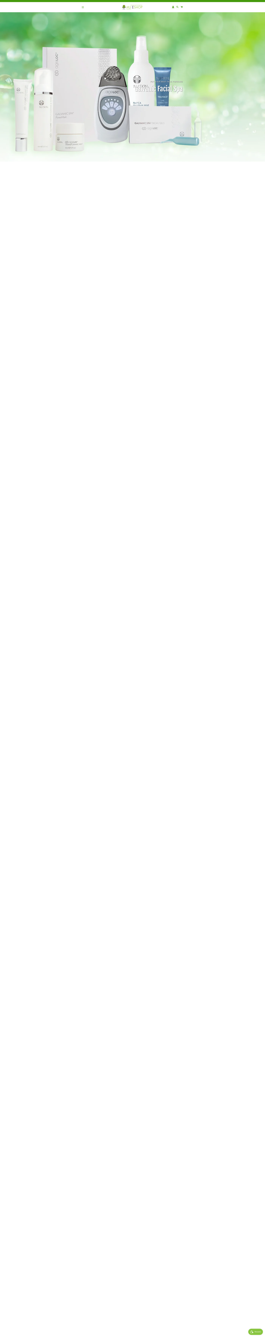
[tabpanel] (132, 87)
